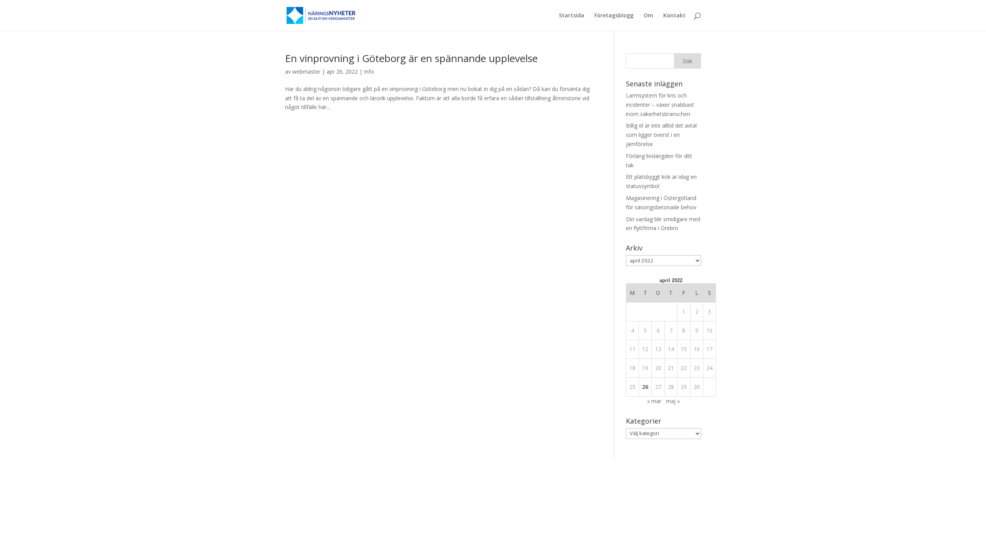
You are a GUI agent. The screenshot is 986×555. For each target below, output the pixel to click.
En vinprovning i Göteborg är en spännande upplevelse (411, 58)
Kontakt (674, 16)
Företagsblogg (614, 16)
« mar (654, 401)
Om (648, 16)
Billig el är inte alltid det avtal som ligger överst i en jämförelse (661, 135)
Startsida (571, 16)
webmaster (306, 71)
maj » (673, 401)
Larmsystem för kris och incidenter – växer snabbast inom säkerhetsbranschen (660, 105)
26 (645, 386)
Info (369, 71)
